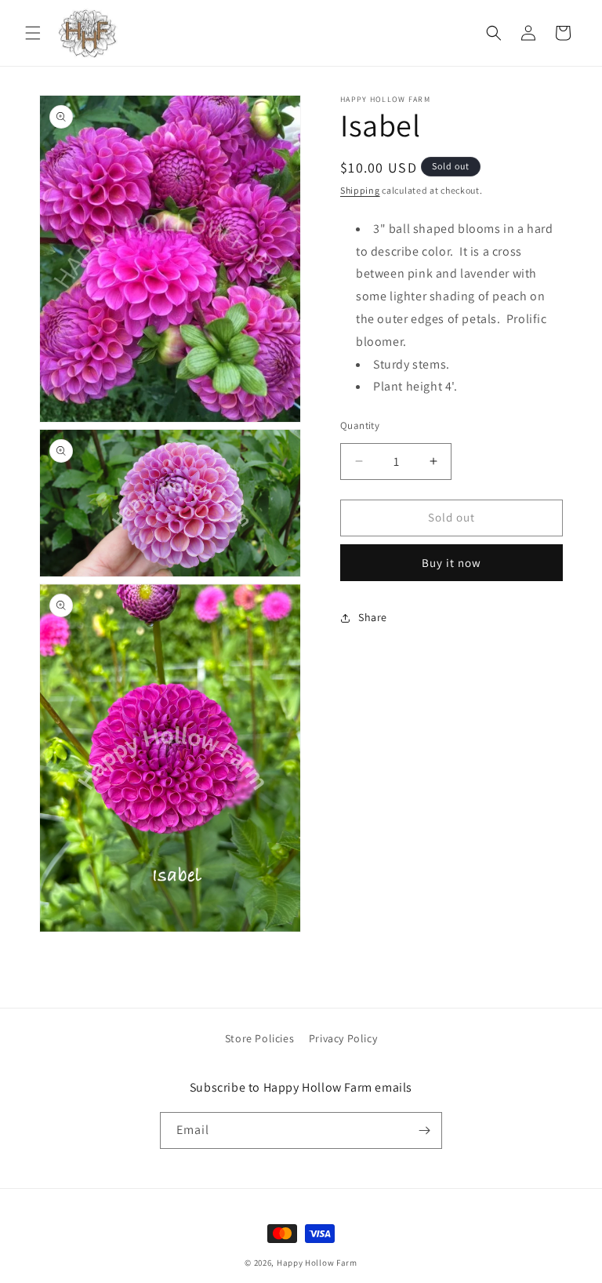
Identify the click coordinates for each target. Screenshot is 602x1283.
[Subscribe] (424, 1130)
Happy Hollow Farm (317, 1262)
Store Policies (259, 1038)
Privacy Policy (343, 1038)
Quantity (359, 425)
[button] (33, 33)
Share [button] (372, 617)
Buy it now (451, 562)
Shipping (360, 190)
